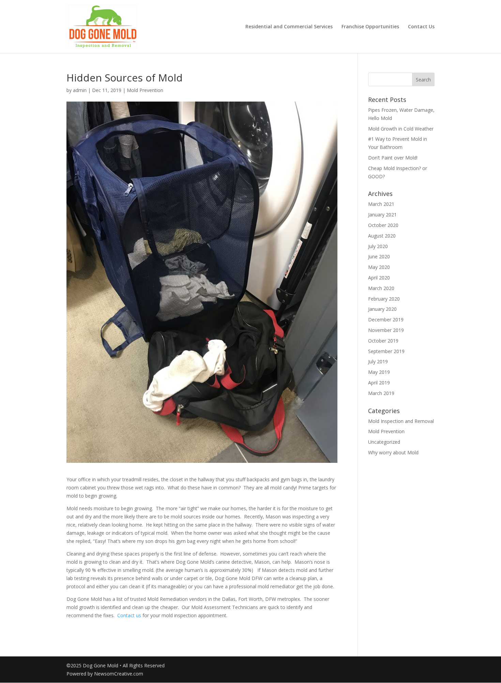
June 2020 (379, 256)
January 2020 (382, 309)
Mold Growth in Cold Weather (401, 128)
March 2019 (381, 393)
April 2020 (379, 277)
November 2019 (386, 330)
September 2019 (386, 351)
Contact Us (421, 27)
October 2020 (383, 225)
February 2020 (384, 298)
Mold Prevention (145, 90)
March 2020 (381, 288)
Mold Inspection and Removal (401, 421)
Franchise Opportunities (370, 27)
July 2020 (378, 246)
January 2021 (382, 214)
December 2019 (386, 319)
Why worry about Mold (393, 452)
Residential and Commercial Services (289, 27)
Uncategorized (384, 442)
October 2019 (383, 340)
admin (80, 90)
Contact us (129, 615)
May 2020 (379, 267)
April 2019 (379, 382)
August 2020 (382, 235)
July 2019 (378, 361)
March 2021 (381, 204)
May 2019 (379, 372)
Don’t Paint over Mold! (393, 157)
